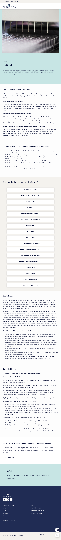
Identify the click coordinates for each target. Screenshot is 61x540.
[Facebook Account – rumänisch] (4, 499)
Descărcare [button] (9, 457)
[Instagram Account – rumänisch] (8, 499)
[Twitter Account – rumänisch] (11, 499)
